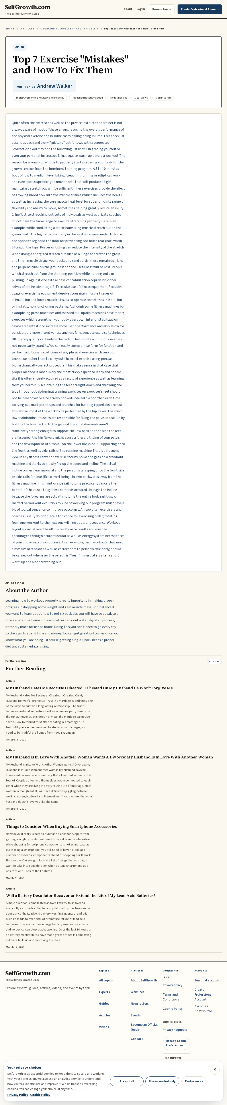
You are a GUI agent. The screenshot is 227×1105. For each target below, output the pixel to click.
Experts (104, 992)
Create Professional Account (203, 994)
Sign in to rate (163, 98)
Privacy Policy (172, 985)
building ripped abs (95, 404)
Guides (104, 1003)
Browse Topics (161, 9)
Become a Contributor (203, 1009)
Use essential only (162, 1081)
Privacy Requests (175, 1029)
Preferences (194, 1081)
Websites (137, 992)
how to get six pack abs (60, 613)
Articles (27, 29)
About (128, 9)
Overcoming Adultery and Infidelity (69, 29)
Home (10, 29)
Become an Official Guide (144, 1027)
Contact (137, 1039)
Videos (104, 1027)
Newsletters (140, 1003)
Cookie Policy (172, 1008)
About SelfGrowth (144, 980)
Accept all (126, 1081)
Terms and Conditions (171, 997)
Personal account (207, 980)
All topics (106, 980)
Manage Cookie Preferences (176, 1043)
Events (136, 1015)
